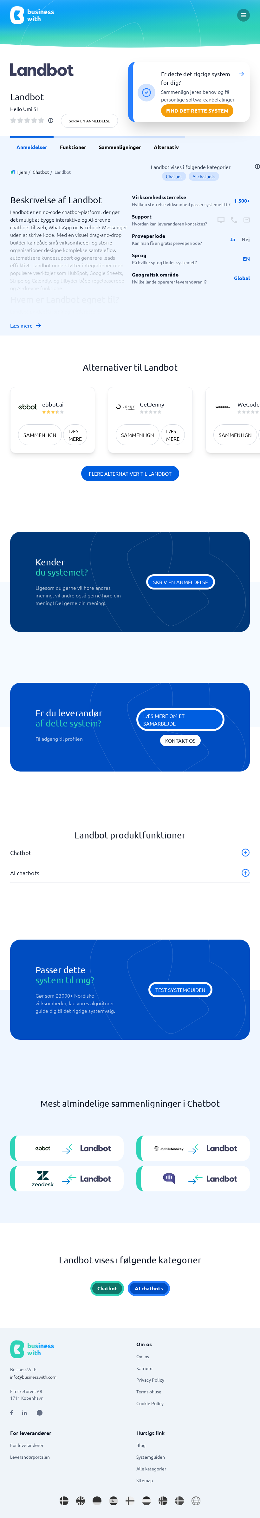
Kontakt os (180, 740)
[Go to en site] (196, 1500)
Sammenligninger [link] (120, 147)
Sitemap (144, 1480)
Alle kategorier (151, 1468)
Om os (142, 1356)
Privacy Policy (150, 1380)
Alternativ (166, 147)
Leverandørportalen (30, 1457)
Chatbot (41, 172)
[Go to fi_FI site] (130, 1500)
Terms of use (148, 1391)
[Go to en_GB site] (80, 1500)
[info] (50, 120)
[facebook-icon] (11, 1413)
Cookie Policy (150, 1403)
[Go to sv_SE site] (179, 1500)
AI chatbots (203, 176)
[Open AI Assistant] (39, 1413)
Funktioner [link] (73, 147)
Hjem (21, 172)
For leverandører (26, 1445)
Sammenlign (39, 435)
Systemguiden (150, 1457)
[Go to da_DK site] (64, 1500)
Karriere (144, 1368)
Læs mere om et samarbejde (164, 719)
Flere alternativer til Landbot (130, 473)
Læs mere (21, 325)
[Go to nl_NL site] (146, 1500)
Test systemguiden (180, 990)
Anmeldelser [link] (31, 147)
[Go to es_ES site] (113, 1500)
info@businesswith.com (33, 1377)
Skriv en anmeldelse (89, 120)
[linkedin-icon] (24, 1413)
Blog (141, 1445)
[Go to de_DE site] (97, 1500)
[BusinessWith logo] (32, 15)
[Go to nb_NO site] (163, 1500)
